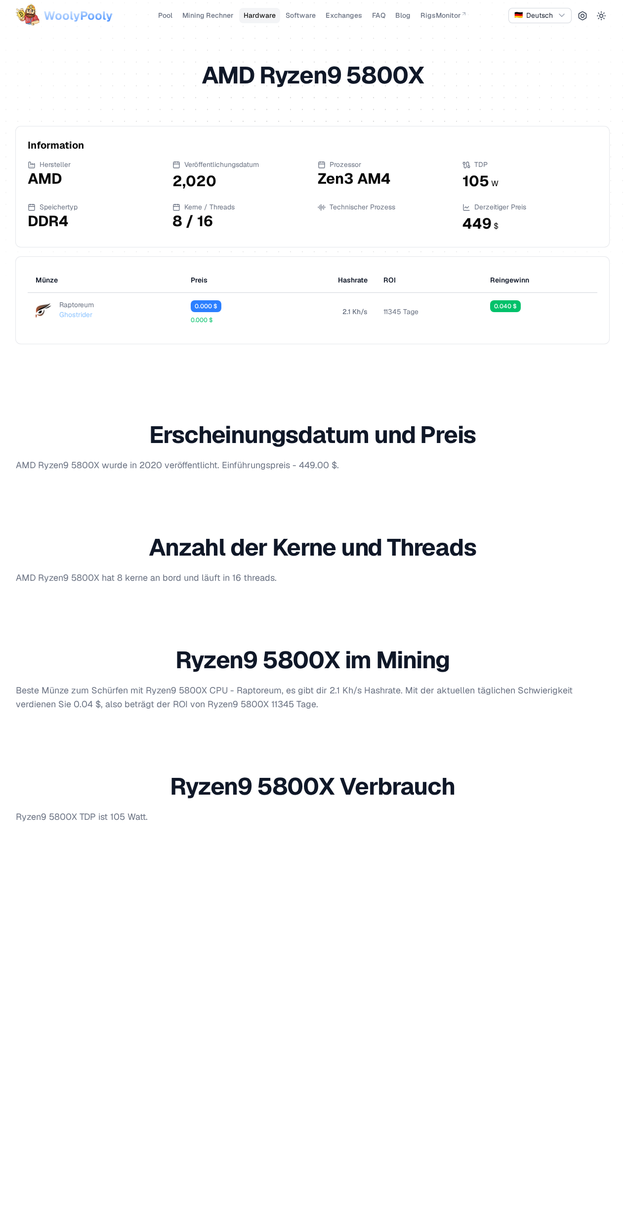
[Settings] (582, 16)
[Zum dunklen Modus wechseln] (601, 16)
